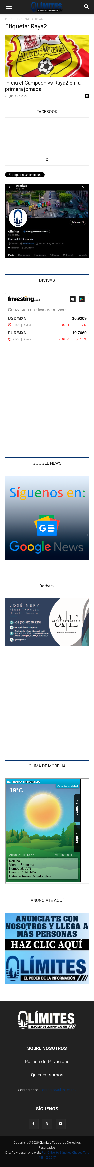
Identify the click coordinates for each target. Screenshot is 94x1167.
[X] (47, 1124)
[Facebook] (34, 1124)
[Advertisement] (47, 401)
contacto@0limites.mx (58, 1089)
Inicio (9, 19)
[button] (9, 7)
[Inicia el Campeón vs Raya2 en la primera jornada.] (47, 56)
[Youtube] (61, 1124)
